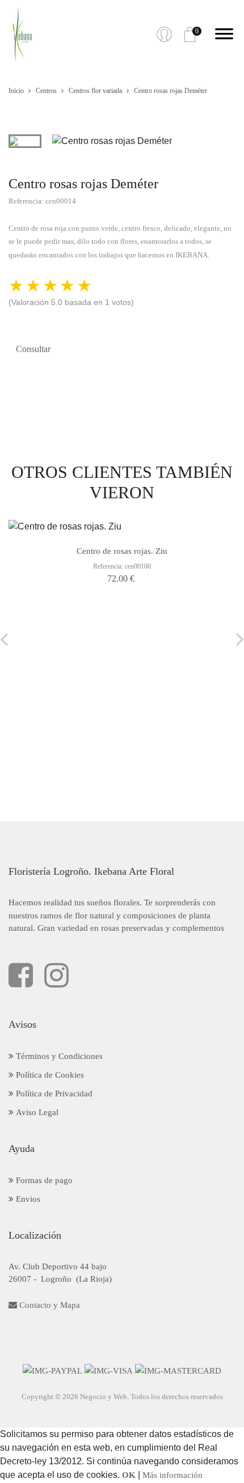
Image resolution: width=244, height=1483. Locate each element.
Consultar (33, 349)
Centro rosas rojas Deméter (170, 91)
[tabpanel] (143, 141)
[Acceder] (164, 34)
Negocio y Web (103, 1396)
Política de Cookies (49, 1074)
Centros (46, 91)
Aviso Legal (36, 1112)
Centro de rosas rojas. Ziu (122, 551)
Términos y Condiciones (58, 1056)
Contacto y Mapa (48, 1305)
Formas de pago (43, 1180)
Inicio (16, 91)
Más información (172, 1475)
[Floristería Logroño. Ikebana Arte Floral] (22, 34)
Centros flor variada (95, 91)
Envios (27, 1199)
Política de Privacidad (53, 1093)
